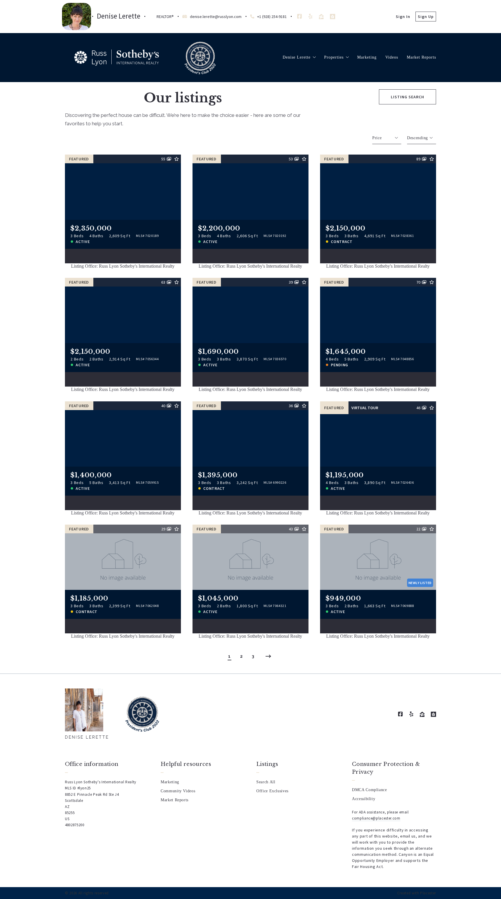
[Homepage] (116, 57)
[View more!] (172, 254)
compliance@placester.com (376, 818)
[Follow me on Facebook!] (299, 16)
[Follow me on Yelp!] (310, 16)
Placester (428, 893)
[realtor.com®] (332, 16)
